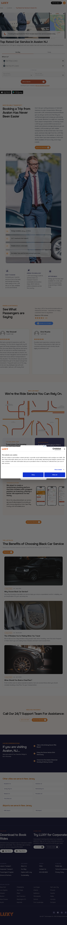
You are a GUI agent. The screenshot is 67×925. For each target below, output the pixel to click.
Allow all (54, 474)
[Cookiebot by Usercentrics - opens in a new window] (54, 449)
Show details (58, 469)
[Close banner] (64, 449)
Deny (33, 474)
